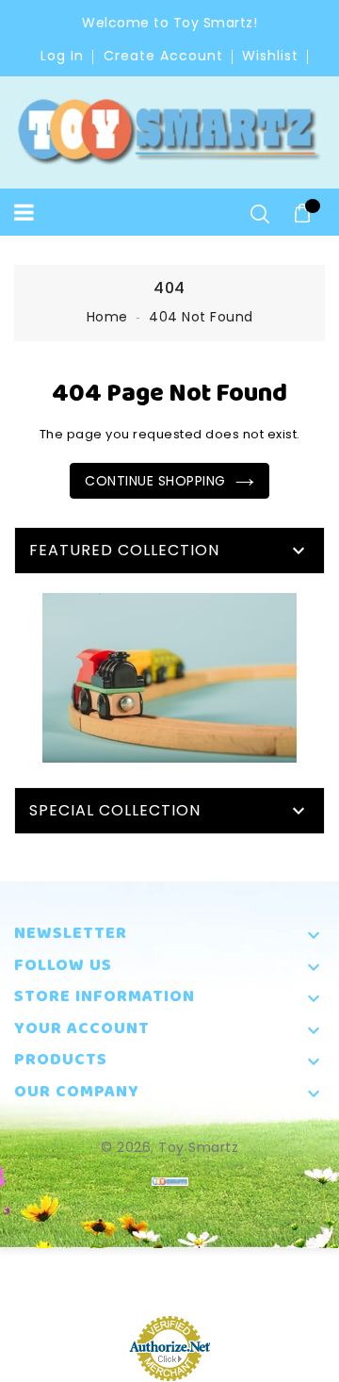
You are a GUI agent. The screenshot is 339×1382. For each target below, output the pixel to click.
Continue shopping (155, 480)
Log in (62, 55)
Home (107, 316)
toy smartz (198, 1147)
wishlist (270, 55)
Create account (163, 55)
